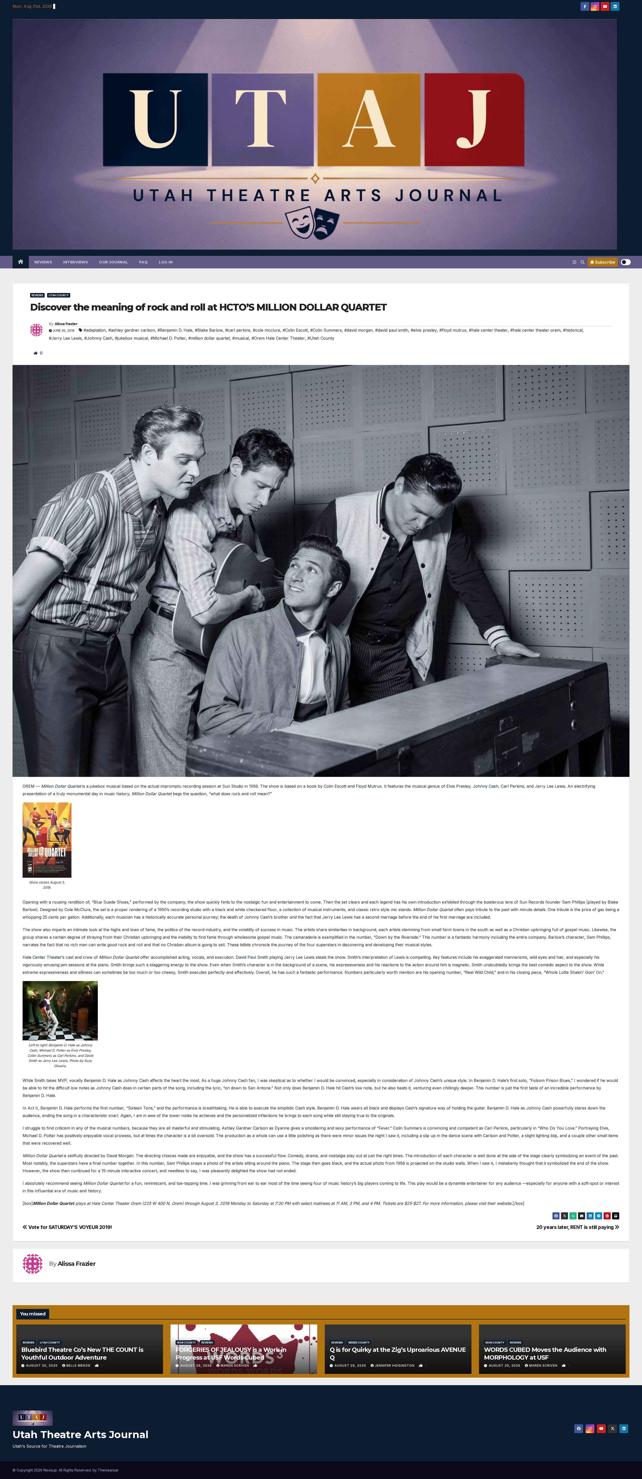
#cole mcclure (266, 330)
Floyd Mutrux (369, 786)
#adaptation (95, 330)
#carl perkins (237, 330)
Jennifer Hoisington (395, 1365)
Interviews (75, 262)
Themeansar (108, 1470)
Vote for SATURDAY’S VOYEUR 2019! (69, 1227)
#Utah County (320, 338)
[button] (583, 262)
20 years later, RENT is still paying (575, 1227)
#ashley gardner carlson (131, 330)
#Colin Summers (326, 330)
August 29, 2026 (196, 1365)
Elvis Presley (458, 786)
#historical (573, 330)
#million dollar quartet (209, 338)
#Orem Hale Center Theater (278, 338)
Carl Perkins (512, 786)
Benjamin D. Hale (100, 1080)
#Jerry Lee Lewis (65, 338)
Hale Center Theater (42, 957)
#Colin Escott (295, 330)
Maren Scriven (235, 1365)
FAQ (143, 262)
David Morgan (120, 1155)
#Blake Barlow (209, 330)
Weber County (359, 1342)
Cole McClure (77, 909)
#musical (240, 338)
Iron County (186, 1342)
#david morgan (358, 330)
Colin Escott (335, 786)
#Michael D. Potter (168, 338)
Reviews (43, 262)
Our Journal (113, 262)
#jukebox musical (131, 338)
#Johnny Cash (98, 338)
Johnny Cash (485, 786)
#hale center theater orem (535, 330)
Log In (166, 262)
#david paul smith (391, 330)
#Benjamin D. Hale (174, 330)
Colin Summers (407, 1128)
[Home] (21, 262)
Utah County (59, 295)
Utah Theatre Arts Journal (80, 1434)
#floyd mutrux (452, 330)
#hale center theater (488, 330)
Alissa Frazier (66, 324)
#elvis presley (424, 330)
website (504, 1203)
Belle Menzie (79, 1365)
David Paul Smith (252, 957)
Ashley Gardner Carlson (245, 1128)
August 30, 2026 (42, 1365)
